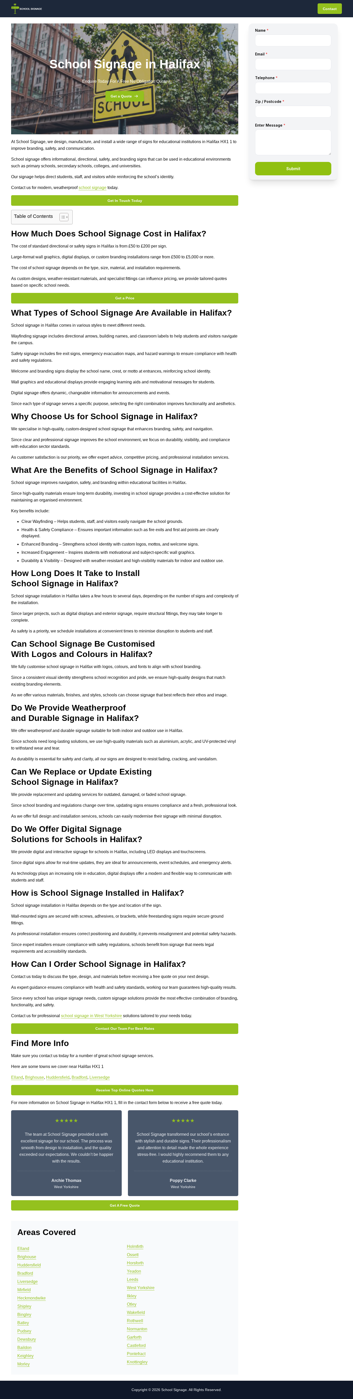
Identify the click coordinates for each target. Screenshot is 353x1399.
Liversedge (99, 1077)
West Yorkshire (141, 1288)
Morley (23, 1364)
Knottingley (137, 1362)
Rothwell (135, 1321)
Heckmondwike (31, 1298)
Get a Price (124, 298)
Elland (17, 1077)
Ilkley (131, 1296)
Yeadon (134, 1271)
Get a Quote (121, 96)
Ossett (133, 1255)
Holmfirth (135, 1246)
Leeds (132, 1279)
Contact (330, 9)
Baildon (24, 1347)
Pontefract (136, 1354)
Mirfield (24, 1290)
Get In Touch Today (125, 201)
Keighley (25, 1356)
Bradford (79, 1077)
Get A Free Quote (125, 1205)
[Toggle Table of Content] (61, 217)
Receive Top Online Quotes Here (125, 1090)
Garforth (134, 1337)
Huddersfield (58, 1077)
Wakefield (136, 1312)
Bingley (24, 1314)
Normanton (137, 1329)
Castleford (136, 1345)
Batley (23, 1323)
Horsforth (135, 1263)
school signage (92, 187)
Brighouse (34, 1077)
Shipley (24, 1306)
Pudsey (24, 1331)
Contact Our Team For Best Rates (124, 1028)
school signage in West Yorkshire (91, 1016)
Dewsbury (26, 1339)
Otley (131, 1304)
